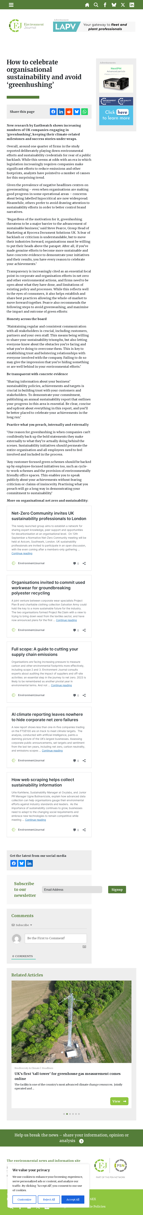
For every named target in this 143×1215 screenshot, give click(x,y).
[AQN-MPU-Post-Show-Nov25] (116, 78)
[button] (64, 1114)
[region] (48, 1186)
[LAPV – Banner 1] (94, 26)
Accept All (72, 1199)
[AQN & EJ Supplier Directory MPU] (116, 111)
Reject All (49, 1199)
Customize (24, 1199)
